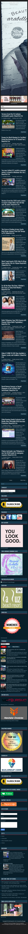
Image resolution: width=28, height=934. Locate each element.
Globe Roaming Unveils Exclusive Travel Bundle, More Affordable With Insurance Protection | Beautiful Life (13, 421)
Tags (9, 646)
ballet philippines (11, 327)
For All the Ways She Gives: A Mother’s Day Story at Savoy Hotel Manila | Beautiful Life (13, 287)
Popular (3, 646)
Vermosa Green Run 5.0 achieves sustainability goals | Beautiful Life (12, 115)
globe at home (5, 360)
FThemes (10, 923)
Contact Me (4, 838)
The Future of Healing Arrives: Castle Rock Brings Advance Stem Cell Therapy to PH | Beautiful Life (13, 231)
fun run (12, 144)
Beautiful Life (14, 2)
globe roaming (5, 426)
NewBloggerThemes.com (21, 924)
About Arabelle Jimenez (7, 840)
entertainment (18, 327)
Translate (11, 492)
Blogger (23, 921)
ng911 (7, 458)
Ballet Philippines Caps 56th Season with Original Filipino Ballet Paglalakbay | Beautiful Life (14, 322)
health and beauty (22, 144)
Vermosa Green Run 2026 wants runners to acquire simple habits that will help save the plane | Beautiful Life (13, 202)
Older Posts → (23, 480)
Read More (23, 132)
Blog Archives (16, 646)
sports (10, 146)
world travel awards (14, 268)
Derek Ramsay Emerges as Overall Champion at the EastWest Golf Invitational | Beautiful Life (11, 388)
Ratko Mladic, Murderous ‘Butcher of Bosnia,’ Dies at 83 (13, 890)
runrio (7, 146)
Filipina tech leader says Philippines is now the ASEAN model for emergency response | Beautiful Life (13, 453)
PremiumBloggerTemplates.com (8, 924)
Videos (3, 842)
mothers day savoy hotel (17, 293)
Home (10, 480)
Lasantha (22, 923)
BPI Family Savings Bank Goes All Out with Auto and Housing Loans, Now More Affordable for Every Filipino (16, 686)
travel (8, 268)
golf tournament (14, 393)
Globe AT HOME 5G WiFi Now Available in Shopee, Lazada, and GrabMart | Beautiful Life (14, 355)
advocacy (4, 458)
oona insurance (16, 426)
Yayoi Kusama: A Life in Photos (8, 897)
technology (11, 360)
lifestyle (3, 146)
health (15, 144)
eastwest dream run (6, 144)
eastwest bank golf (6, 393)
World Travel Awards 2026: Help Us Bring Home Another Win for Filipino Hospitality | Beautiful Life (14, 263)
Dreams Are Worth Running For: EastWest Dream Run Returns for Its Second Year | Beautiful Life (14, 139)
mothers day (8, 293)
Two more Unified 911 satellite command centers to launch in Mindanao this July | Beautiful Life (14, 172)
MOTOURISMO (6, 851)
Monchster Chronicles (8, 863)
